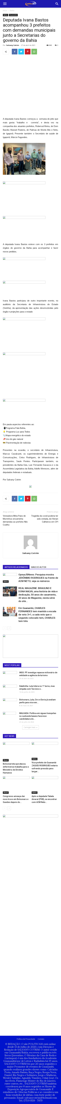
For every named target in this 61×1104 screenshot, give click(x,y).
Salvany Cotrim (12, 45)
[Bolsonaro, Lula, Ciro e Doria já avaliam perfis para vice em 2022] (10, 702)
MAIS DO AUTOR (38, 567)
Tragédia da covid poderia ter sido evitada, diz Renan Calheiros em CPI (44, 519)
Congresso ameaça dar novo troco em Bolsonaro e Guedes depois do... (15, 799)
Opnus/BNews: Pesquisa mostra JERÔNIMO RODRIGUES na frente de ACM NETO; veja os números (38, 577)
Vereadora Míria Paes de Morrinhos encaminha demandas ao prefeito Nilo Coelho (15, 520)
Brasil (6, 760)
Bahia (12, 10)
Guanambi (13, 15)
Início (5, 10)
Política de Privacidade (26, 1039)
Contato (41, 1039)
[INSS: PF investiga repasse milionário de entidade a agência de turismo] (10, 675)
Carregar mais (29, 727)
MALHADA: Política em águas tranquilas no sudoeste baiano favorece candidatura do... (37, 716)
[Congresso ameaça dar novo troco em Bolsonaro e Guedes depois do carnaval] (16, 785)
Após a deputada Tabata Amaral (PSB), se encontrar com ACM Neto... (44, 799)
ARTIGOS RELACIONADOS (16, 567)
